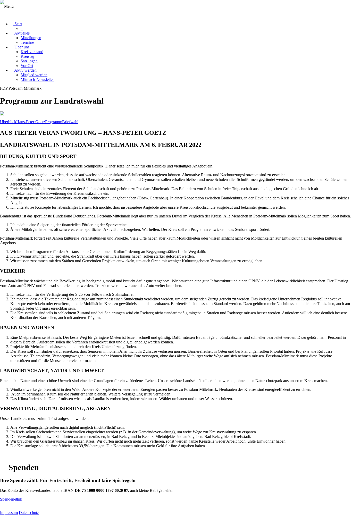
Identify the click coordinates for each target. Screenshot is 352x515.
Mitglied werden (34, 75)
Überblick (8, 122)
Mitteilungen (31, 38)
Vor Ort (27, 65)
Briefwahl (70, 122)
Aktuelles (21, 33)
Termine (27, 42)
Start (17, 24)
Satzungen (29, 61)
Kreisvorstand (32, 51)
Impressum (9, 512)
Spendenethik (11, 499)
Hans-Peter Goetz (30, 122)
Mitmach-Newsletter (37, 79)
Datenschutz (29, 512)
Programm (53, 122)
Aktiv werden (25, 70)
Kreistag (27, 56)
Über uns (21, 47)
